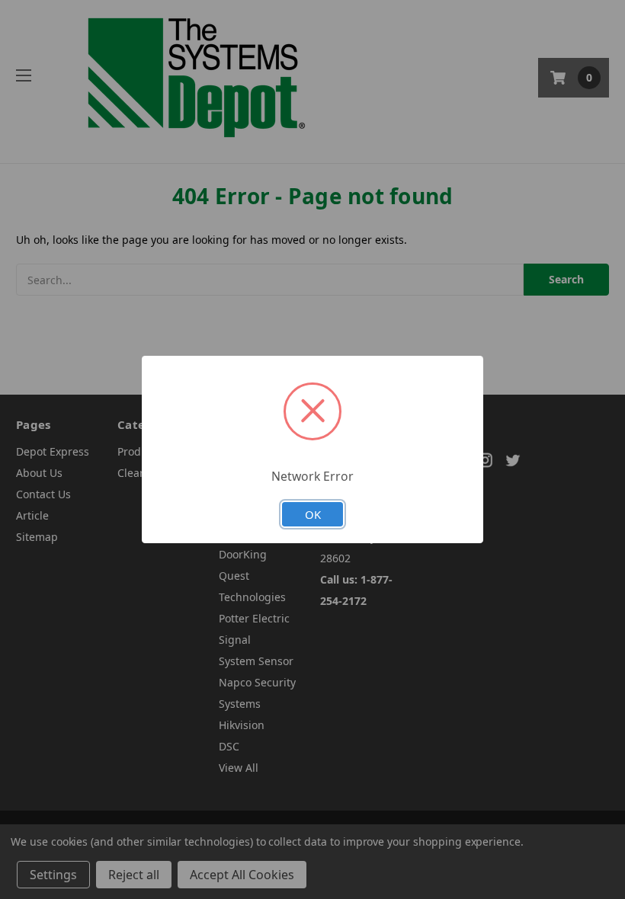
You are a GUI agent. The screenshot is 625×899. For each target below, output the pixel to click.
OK (313, 514)
